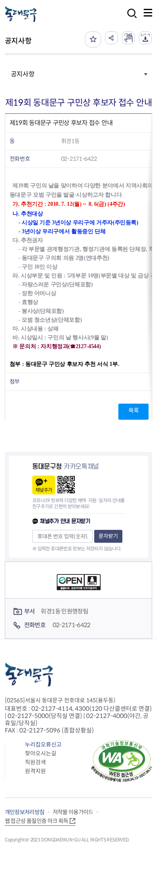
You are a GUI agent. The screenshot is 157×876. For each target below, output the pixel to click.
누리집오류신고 (43, 744)
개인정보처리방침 (25, 812)
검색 (129, 19)
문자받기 (108, 536)
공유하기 (111, 37)
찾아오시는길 (40, 753)
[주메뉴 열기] (148, 12)
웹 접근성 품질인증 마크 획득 (36, 821)
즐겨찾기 (93, 39)
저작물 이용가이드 (73, 812)
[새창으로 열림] (128, 37)
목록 (133, 410)
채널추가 (43, 490)
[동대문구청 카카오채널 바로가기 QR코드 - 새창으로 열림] (66, 485)
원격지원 (35, 771)
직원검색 (35, 762)
